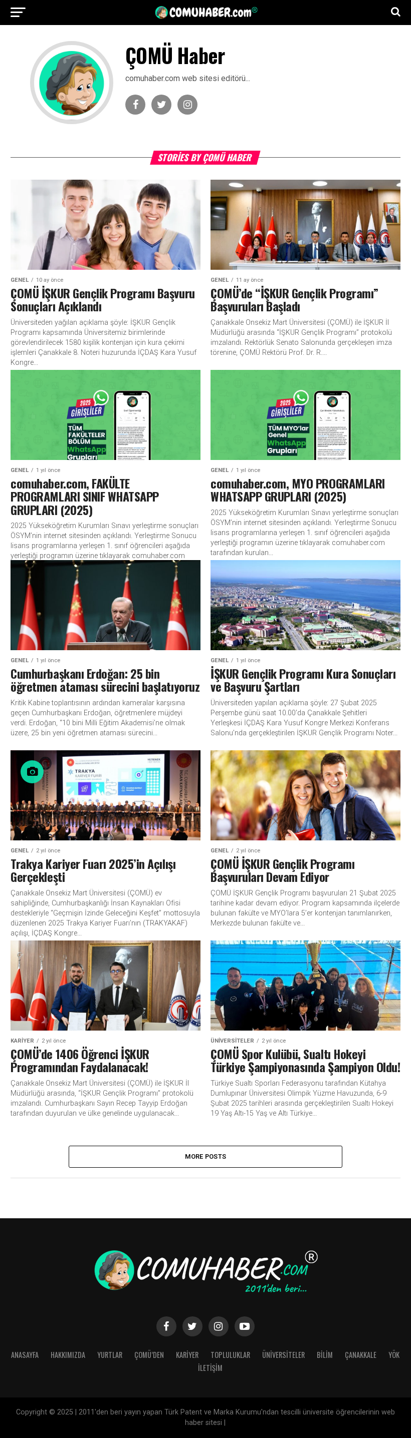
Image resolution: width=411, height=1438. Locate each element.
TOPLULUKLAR (230, 1354)
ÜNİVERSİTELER (283, 1354)
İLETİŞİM (210, 1367)
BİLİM (325, 1354)
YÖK (393, 1354)
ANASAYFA (25, 1354)
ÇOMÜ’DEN (149, 1354)
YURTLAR (109, 1354)
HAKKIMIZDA (68, 1354)
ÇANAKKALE (360, 1354)
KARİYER (187, 1354)
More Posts (206, 1156)
